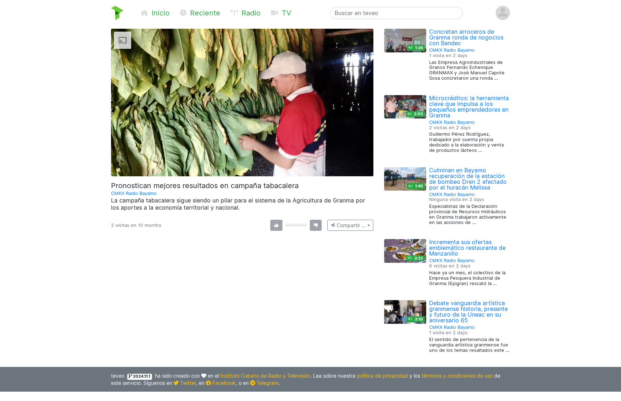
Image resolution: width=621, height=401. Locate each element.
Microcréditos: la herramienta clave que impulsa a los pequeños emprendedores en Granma (469, 106)
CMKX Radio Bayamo (134, 193)
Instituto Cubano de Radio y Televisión (265, 376)
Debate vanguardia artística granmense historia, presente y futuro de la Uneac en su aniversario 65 (468, 311)
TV (285, 13)
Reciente (204, 13)
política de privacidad (382, 376)
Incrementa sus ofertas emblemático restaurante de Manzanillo (467, 247)
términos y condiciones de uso (457, 376)
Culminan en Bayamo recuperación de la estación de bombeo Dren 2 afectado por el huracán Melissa (468, 179)
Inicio (160, 13)
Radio (250, 13)
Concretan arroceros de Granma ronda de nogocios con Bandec (466, 37)
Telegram (267, 383)
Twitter (187, 383)
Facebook (223, 383)
